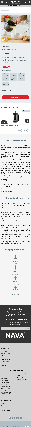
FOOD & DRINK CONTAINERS (5, 362)
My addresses (4, 408)
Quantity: (4, 90)
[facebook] (13, 417)
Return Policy (20, 377)
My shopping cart (5, 410)
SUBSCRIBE (26, 328)
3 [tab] (18, 41)
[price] (27, 121)
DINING (3, 355)
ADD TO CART (14, 97)
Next (28, 29)
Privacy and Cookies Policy (22, 374)
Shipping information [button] (14, 250)
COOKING (4, 351)
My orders (3, 405)
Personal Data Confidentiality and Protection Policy (6, 392)
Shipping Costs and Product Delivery (6, 385)
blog (2, 376)
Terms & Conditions (22, 379)
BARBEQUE (4, 365)
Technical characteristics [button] (15, 141)
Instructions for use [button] (14, 198)
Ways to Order (5, 382)
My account (4, 403)
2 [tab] (15, 41)
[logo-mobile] (6, 2)
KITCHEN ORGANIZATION (5, 359)
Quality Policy (5, 378)
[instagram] (17, 417)
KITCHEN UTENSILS (6, 353)
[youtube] (10, 417)
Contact (3, 373)
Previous (2, 29)
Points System (4, 380)
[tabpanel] (15, 29)
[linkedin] (21, 417)
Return (6, 9)
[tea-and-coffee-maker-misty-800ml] (15, 117)
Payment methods (6, 388)
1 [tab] (13, 41)
